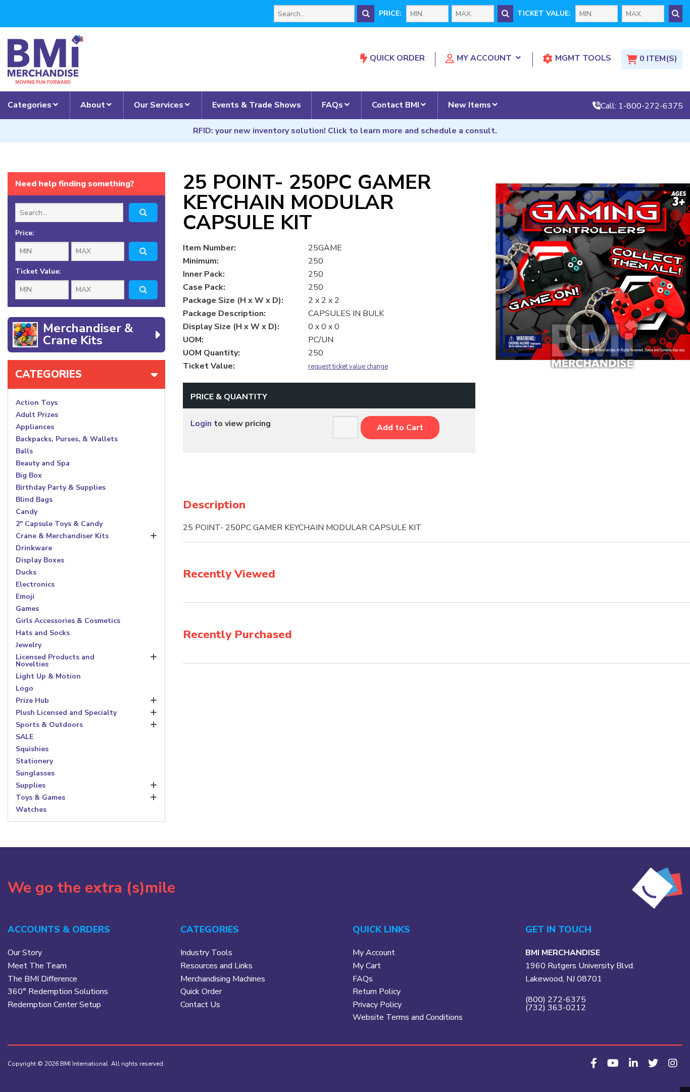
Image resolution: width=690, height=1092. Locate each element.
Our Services (158, 105)
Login (201, 423)
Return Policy (377, 991)
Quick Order (397, 58)
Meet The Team (37, 965)
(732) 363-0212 (555, 1007)
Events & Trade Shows (256, 105)
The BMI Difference (42, 978)
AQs (365, 978)
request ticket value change (348, 366)
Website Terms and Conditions (408, 1017)
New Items (469, 105)
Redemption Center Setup (54, 1004)
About (92, 105)
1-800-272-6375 (650, 105)
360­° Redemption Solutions (58, 991)
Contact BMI (395, 105)
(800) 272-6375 (555, 999)
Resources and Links (216, 965)
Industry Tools (206, 952)
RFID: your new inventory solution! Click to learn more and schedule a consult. (345, 130)
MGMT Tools (583, 58)
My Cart (367, 965)
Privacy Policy (377, 1004)
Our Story (25, 952)
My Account (484, 58)
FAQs (332, 105)
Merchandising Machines (222, 978)
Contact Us (200, 1004)
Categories (30, 105)
